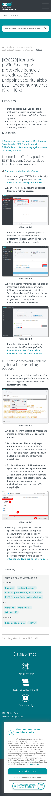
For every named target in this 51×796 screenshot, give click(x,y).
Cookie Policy (34, 764)
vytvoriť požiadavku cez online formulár (26, 558)
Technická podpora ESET (13, 717)
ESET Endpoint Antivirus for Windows (23, 597)
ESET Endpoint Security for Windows (17, 50)
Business (10, 47)
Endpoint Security (24, 47)
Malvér (32, 622)
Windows (9, 607)
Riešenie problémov (15, 622)
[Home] (3, 47)
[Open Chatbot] (41, 786)
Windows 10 (11, 612)
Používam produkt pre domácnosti (22, 171)
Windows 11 (24, 607)
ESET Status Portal (10, 713)
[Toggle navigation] (45, 6)
